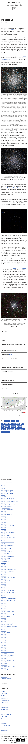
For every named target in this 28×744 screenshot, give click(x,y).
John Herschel (16, 423)
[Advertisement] (14, 12)
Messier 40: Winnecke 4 (6, 548)
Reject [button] (23, 740)
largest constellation (10, 29)
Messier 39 (3, 546)
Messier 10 (3, 496)
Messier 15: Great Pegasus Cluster (9, 504)
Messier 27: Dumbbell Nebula (7, 525)
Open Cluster (4, 716)
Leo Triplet (4, 593)
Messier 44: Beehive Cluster (7, 556)
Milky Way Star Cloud (6, 714)
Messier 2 (3, 483)
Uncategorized (4, 730)
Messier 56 (3, 579)
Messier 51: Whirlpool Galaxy (7, 571)
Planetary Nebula (5, 718)
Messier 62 (3, 588)
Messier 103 (4, 658)
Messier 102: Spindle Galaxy (7, 656)
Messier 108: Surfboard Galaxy (8, 666)
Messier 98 (3, 650)
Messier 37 (3, 543)
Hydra (2, 29)
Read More (14, 742)
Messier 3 (9, 187)
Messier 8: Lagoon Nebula (7, 493)
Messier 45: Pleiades (5, 558)
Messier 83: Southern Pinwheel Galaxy (9, 626)
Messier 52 (3, 572)
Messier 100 (4, 653)
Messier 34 (3, 538)
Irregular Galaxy (4, 709)
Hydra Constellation (6, 423)
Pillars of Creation (6, 508)
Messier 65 (3, 595)
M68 (2, 426)
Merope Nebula (5, 561)
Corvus (11, 202)
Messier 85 (3, 629)
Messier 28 (3, 527)
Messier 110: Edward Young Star (8, 669)
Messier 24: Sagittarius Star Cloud (8, 521)
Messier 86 (3, 631)
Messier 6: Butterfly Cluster (7, 490)
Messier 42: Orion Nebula (6, 551)
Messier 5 (3, 488)
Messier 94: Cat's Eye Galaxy (7, 644)
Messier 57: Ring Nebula (6, 580)
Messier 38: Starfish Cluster (7, 545)
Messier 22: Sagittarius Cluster (8, 517)
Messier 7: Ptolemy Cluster (7, 491)
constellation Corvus (5, 59)
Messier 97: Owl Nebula (6, 648)
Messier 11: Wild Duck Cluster (7, 498)
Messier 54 (3, 576)
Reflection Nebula (5, 721)
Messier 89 (3, 635)
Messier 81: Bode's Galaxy (7, 622)
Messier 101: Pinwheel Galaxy (8, 655)
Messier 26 (3, 524)
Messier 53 (3, 574)
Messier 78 (3, 618)
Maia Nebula (4, 559)
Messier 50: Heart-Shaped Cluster (8, 569)
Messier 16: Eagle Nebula (6, 506)
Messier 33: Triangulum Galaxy (8, 537)
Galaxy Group (4, 705)
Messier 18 (3, 511)
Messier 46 (3, 563)
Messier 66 (3, 597)
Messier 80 (3, 621)
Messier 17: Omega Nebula (7, 509)
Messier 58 (3, 582)
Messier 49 (3, 567)
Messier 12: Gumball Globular (7, 499)
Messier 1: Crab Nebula (6, 482)
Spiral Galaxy (4, 723)
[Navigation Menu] (14, 8)
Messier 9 (3, 495)
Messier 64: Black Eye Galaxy (8, 592)
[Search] (26, 683)
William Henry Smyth (20, 429)
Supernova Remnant (5, 727)
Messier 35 (3, 540)
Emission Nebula (5, 700)
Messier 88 (3, 634)
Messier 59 (3, 584)
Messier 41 (3, 550)
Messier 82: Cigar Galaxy (6, 624)
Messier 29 (3, 529)
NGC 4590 (3, 429)
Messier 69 (3, 603)
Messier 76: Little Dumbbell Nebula (8, 614)
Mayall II (3, 533)
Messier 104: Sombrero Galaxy (8, 660)
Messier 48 (3, 566)
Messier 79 (3, 619)
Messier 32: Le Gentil (5, 535)
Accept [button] (18, 740)
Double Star (3, 695)
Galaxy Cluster (4, 702)
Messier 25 (3, 522)
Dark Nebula (4, 693)
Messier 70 (3, 605)
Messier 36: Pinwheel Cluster (7, 542)
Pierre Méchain (10, 429)
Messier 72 (3, 608)
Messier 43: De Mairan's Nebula (8, 555)
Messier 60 (3, 585)
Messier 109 (4, 668)
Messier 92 (3, 640)
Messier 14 (3, 503)
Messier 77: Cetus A (5, 616)
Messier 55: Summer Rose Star (8, 577)
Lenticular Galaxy (5, 711)
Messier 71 (3, 606)
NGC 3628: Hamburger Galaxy (8, 598)
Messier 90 (3, 637)
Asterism (3, 691)
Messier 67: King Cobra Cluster (8, 600)
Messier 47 (3, 564)
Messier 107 (4, 665)
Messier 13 (15, 187)
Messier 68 (19, 426)
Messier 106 (4, 663)
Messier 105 (4, 661)
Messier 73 (3, 610)
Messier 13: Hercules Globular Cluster (9, 501)
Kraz (24, 56)
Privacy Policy (4, 677)
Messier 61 (3, 587)
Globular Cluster (4, 707)
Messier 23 (3, 519)
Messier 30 (3, 530)
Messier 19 (3, 512)
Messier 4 (3, 487)
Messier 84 (3, 627)
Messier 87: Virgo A (5, 632)
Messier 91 (3, 639)
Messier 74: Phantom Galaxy (7, 611)
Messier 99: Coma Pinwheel (7, 652)
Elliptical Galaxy (4, 698)
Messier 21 (3, 516)
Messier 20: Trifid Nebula (6, 514)
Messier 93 (3, 642)
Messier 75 (3, 613)
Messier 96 (3, 647)
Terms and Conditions (6, 678)
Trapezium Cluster (6, 553)
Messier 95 (3, 645)
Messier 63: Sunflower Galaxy (7, 590)
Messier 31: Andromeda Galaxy (8, 532)
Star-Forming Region (5, 725)
